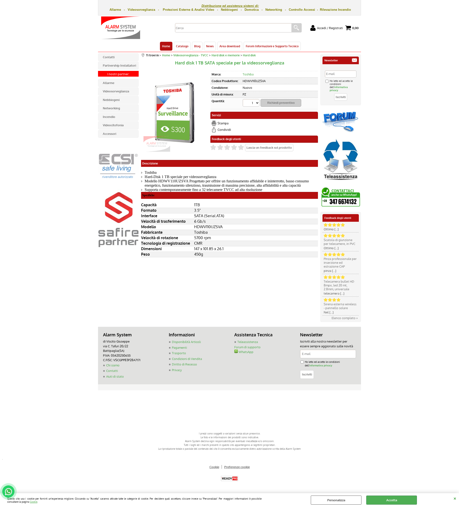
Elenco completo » (345, 318)
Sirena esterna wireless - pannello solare (340, 306)
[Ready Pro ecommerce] (229, 478)
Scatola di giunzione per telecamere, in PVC (339, 242)
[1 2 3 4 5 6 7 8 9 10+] (252, 103)
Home (166, 46)
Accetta (391, 500)
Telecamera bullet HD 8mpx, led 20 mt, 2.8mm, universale (339, 285)
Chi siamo (113, 365)
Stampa (223, 123)
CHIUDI (455, 498)
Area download (229, 46)
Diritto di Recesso (184, 364)
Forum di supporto (247, 347)
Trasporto (179, 353)
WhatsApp (245, 352)
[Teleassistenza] (340, 182)
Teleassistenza (247, 342)
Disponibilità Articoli (186, 342)
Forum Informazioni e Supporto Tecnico (272, 46)
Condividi (224, 130)
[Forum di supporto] (340, 132)
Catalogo (182, 46)
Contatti (112, 371)
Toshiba (248, 74)
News (210, 46)
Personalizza (336, 500)
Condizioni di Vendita (187, 359)
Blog (197, 46)
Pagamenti (179, 347)
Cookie (33, 501)
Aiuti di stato (115, 376)
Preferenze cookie (237, 467)
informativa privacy (320, 365)
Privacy (177, 370)
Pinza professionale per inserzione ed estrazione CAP (340, 262)
